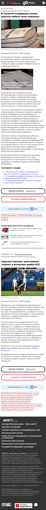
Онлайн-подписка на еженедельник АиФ (21, 430)
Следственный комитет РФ (12, 49)
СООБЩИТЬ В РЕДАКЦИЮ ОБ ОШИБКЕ (18, 447)
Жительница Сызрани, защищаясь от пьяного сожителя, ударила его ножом (21, 173)
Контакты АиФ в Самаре (13, 441)
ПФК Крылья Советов (9, 297)
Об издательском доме (13, 424)
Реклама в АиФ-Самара (12, 433)
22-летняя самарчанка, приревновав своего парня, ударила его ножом (25, 243)
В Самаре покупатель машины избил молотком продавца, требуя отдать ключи (26, 236)
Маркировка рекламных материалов (19, 444)
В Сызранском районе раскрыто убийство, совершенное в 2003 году (23, 177)
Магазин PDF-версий (11, 427)
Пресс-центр (31, 424)
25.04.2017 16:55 (7, 9)
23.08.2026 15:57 (7, 254)
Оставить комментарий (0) (23, 199)
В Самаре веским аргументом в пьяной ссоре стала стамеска (22, 182)
